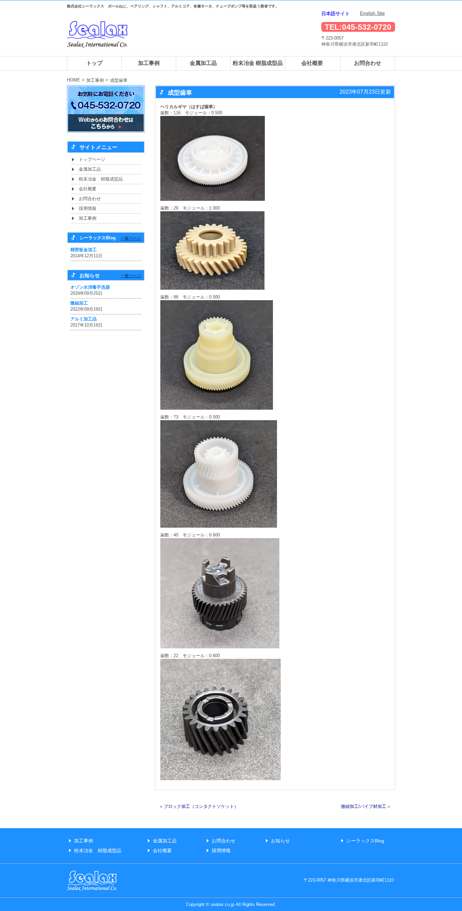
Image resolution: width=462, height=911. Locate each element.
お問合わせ (367, 63)
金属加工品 (203, 63)
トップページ (92, 159)
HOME (73, 79)
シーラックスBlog (365, 840)
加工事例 (149, 63)
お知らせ (280, 840)
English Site (372, 13)
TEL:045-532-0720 (358, 27)
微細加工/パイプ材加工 (363, 806)
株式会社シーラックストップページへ (97, 34)
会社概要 (312, 63)
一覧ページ (131, 238)
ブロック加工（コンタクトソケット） (201, 806)
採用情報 (87, 208)
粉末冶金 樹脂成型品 (258, 63)
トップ (94, 63)
